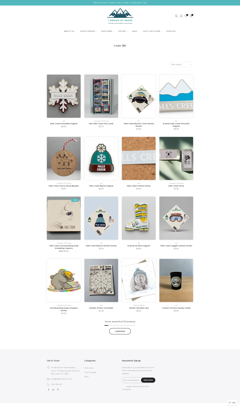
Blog (86, 377)
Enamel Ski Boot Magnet (139, 246)
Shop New (89, 368)
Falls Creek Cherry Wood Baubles (64, 186)
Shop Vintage (90, 372)
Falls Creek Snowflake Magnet (64, 123)
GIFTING (122, 31)
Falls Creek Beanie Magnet (101, 186)
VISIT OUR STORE (151, 31)
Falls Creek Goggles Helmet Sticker (176, 246)
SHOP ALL (171, 31)
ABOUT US (69, 31)
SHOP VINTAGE (87, 31)
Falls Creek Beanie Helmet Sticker (101, 246)
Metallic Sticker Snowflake (101, 308)
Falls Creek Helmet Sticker (139, 186)
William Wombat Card (139, 308)
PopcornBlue (138, 305)
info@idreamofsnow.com (61, 379)
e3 (64, 121)
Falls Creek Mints (176, 186)
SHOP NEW (106, 31)
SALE (134, 31)
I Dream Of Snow (101, 121)
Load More (120, 331)
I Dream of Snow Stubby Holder (176, 308)
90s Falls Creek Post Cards (101, 123)
